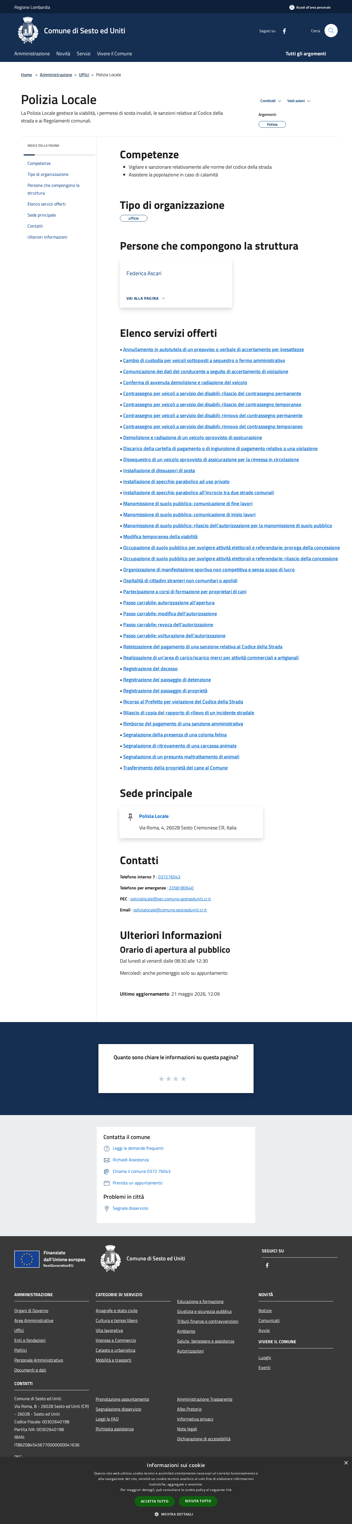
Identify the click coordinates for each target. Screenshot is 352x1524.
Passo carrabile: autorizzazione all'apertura (169, 602)
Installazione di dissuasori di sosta (159, 470)
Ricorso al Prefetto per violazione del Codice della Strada (183, 701)
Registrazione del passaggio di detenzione (167, 679)
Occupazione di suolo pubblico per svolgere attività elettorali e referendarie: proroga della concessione (231, 547)
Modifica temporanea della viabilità (160, 536)
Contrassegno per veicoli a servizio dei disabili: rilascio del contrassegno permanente (212, 393)
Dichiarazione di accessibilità (203, 1438)
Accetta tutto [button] (155, 1501)
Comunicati (269, 1320)
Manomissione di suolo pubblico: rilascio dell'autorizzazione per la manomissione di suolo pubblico (227, 525)
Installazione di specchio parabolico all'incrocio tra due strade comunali (198, 492)
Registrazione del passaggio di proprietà (165, 690)
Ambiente (186, 1331)
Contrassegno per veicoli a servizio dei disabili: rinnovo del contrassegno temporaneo (213, 426)
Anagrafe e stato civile (117, 1310)
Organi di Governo (31, 1310)
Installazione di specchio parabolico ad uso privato (176, 481)
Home (26, 74)
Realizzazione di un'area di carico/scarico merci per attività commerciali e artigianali (211, 657)
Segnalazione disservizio (118, 1409)
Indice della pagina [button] (43, 145)
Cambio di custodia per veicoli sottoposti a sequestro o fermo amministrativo (204, 360)
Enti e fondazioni (30, 1340)
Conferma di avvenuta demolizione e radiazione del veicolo (185, 382)
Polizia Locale (154, 816)
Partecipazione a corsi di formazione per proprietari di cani (184, 591)
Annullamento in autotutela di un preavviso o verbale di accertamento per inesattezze (213, 349)
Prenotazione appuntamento (122, 1399)
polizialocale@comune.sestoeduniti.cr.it (170, 909)
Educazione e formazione (200, 1301)
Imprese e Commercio (116, 1340)
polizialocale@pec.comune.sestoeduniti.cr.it (170, 898)
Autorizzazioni (190, 1351)
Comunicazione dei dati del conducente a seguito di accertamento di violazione (205, 371)
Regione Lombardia (32, 7)
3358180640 (181, 887)
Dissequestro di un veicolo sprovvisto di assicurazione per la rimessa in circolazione (211, 459)
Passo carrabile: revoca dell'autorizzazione (168, 624)
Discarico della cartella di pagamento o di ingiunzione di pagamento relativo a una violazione (220, 448)
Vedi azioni (296, 101)
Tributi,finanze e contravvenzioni (207, 1321)
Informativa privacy (195, 1419)
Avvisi (264, 1330)
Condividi (268, 101)
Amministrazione (56, 74)
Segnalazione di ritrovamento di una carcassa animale (180, 745)
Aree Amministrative (33, 1320)
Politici (20, 1350)
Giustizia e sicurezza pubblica (204, 1311)
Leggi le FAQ (107, 1419)
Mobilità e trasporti (113, 1360)
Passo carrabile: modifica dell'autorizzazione (170, 613)
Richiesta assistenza (115, 1428)
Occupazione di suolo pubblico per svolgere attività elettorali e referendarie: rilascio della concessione (230, 558)
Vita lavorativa (109, 1330)
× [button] (346, 1463)
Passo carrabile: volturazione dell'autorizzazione (174, 635)
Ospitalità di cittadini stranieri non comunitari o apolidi (180, 580)
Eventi (264, 1367)
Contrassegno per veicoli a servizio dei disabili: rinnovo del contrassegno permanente (212, 415)
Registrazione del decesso (150, 668)
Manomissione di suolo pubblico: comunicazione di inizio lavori (189, 514)
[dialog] (176, 1490)
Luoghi (264, 1357)
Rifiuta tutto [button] (198, 1501)
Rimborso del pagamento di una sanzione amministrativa (183, 723)
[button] (176, 1514)
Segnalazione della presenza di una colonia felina (175, 734)
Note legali (187, 1428)
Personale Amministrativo (38, 1360)
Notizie (265, 1310)
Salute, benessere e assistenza (205, 1341)
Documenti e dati (30, 1370)
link (229, 1489)
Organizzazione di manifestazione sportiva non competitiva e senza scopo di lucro (209, 569)
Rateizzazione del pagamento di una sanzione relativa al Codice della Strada (202, 646)
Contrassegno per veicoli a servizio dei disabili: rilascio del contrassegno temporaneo (212, 404)
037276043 (169, 876)
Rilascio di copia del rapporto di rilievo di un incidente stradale (188, 712)
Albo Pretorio (189, 1409)
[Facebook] (282, 30)
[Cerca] (331, 30)
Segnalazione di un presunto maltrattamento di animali (181, 756)
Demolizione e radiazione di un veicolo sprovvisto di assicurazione (192, 437)
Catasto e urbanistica (115, 1350)
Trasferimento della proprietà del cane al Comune (175, 767)
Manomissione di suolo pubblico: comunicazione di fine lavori (187, 503)
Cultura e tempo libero (117, 1320)
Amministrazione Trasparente (204, 1399)
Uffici (84, 74)
